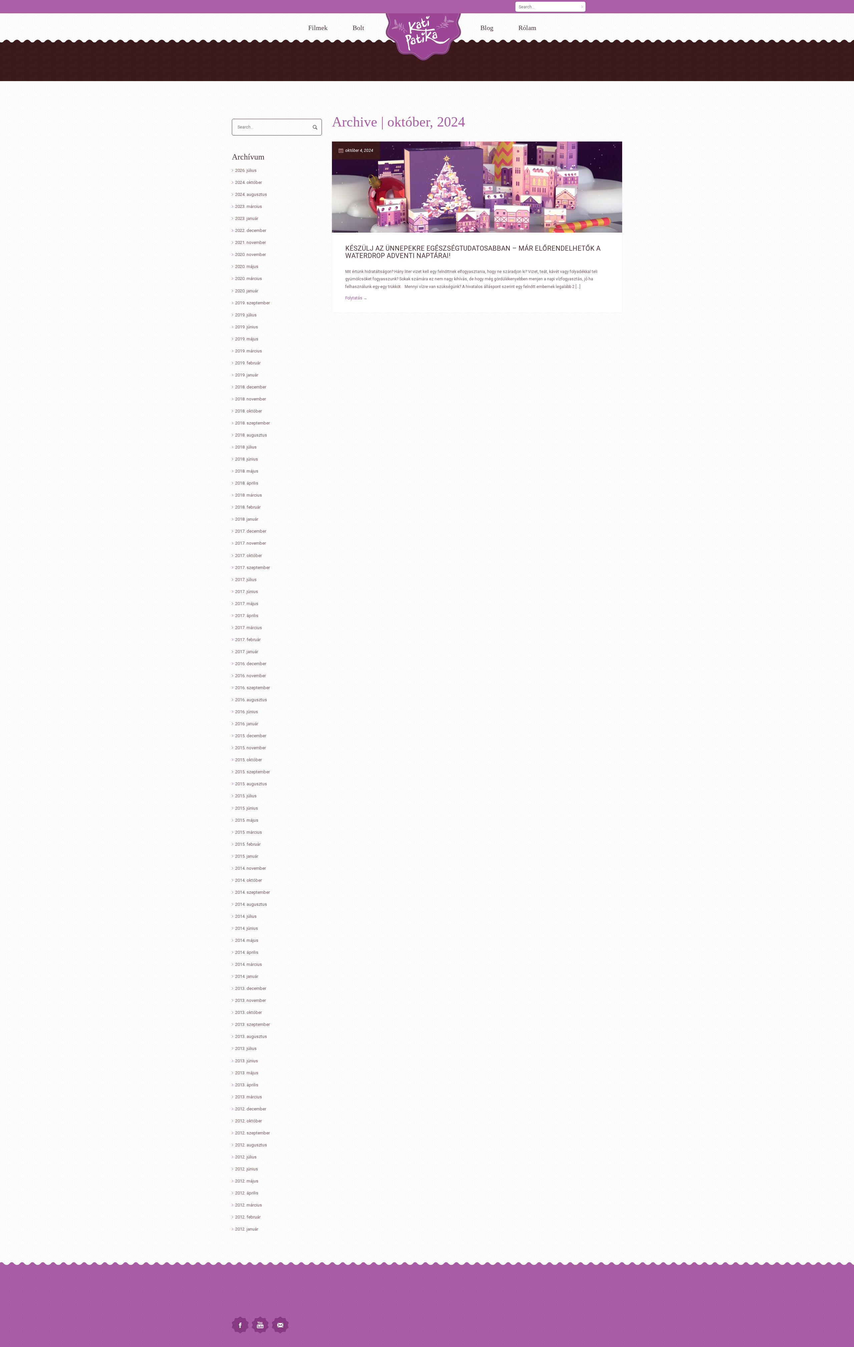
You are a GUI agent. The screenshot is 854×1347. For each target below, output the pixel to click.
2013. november (250, 1000)
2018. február (248, 507)
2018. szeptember (252, 423)
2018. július (246, 447)
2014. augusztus (251, 904)
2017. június (246, 591)
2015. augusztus (251, 783)
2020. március (248, 278)
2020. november (250, 254)
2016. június (246, 711)
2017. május (246, 603)
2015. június (246, 808)
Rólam (527, 27)
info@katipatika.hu (249, 1302)
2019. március (248, 350)
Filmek (318, 27)
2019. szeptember (252, 302)
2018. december (250, 386)
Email (280, 1325)
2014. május (246, 940)
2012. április (246, 1192)
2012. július (246, 1156)
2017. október (248, 555)
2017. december (250, 531)
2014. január (246, 976)
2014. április (246, 952)
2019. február (248, 362)
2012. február (248, 1217)
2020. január (246, 290)
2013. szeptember (252, 1024)
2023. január (246, 218)
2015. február (248, 844)
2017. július (246, 579)
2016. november (250, 675)
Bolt (358, 27)
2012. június (246, 1168)
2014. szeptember (252, 892)
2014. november (250, 868)
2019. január (246, 374)
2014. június (246, 928)
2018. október (248, 411)
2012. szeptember (252, 1132)
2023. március (248, 206)
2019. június (246, 326)
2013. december (250, 988)
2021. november (250, 242)
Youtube (260, 1325)
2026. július (246, 170)
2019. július (246, 314)
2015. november (250, 747)
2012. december (250, 1108)
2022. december (250, 230)
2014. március (248, 964)
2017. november (250, 543)
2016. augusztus (251, 699)
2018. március (248, 495)
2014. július (246, 916)
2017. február (248, 639)
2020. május (246, 266)
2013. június (246, 1060)
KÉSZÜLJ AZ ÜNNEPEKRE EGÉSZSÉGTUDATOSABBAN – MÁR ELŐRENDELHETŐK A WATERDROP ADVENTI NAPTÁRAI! (472, 252)
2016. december (250, 663)
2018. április (246, 483)
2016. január (246, 723)
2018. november (250, 398)
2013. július (246, 1048)
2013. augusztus (251, 1036)
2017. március (248, 627)
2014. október (248, 880)
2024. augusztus (251, 194)
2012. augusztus (251, 1144)
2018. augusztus (251, 435)
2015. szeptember (252, 771)
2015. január (246, 856)
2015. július (246, 795)
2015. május (246, 820)
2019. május (246, 338)
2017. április (246, 615)
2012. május (246, 1180)
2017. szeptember (252, 567)
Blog (486, 27)
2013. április (246, 1084)
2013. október (248, 1012)
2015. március (248, 832)
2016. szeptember (252, 687)
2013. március (248, 1096)
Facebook (240, 1325)
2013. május (246, 1072)
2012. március (248, 1204)
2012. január (246, 1229)
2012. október (248, 1120)
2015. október (248, 759)
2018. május (246, 471)
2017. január (246, 651)
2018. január (246, 519)
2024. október (248, 182)
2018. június (246, 459)
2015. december (250, 735)
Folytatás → (356, 298)
